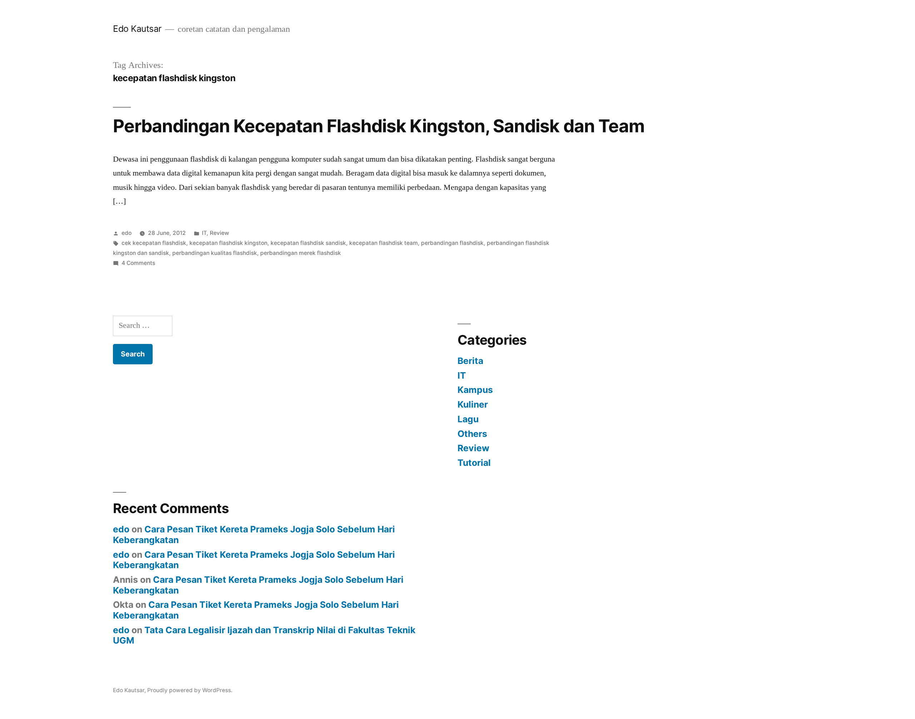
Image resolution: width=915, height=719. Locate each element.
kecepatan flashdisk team (383, 243)
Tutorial (474, 462)
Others (472, 433)
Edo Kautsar (137, 28)
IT (204, 233)
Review (219, 233)
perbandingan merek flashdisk (300, 253)
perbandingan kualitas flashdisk (214, 253)
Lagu (468, 419)
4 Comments (138, 263)
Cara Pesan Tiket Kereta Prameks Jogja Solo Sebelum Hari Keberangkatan (254, 534)
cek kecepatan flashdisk (154, 243)
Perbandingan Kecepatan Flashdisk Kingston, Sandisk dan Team (378, 126)
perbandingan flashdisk (452, 243)
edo (127, 233)
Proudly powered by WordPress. (189, 690)
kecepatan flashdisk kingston (228, 243)
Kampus (475, 389)
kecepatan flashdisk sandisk (308, 243)
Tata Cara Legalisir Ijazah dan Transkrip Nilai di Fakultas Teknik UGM (264, 635)
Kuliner (473, 404)
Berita (470, 360)
